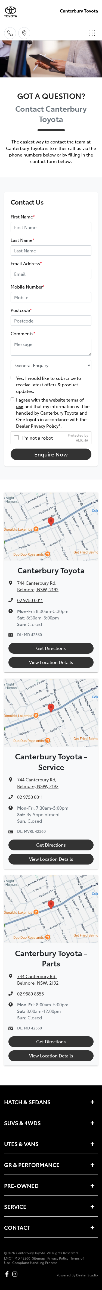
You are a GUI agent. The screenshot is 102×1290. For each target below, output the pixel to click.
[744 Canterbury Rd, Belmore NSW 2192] (24, 33)
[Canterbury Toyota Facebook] (8, 1274)
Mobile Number (28, 287)
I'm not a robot (37, 438)
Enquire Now (51, 454)
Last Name (22, 240)
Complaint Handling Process (34, 1262)
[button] (92, 33)
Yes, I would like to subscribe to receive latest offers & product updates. (48, 384)
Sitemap (38, 1258)
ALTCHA (82, 440)
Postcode (21, 310)
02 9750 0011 (30, 600)
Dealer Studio (87, 1275)
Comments (23, 333)
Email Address (26, 263)
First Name (23, 217)
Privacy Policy (57, 1258)
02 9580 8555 (30, 994)
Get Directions (51, 648)
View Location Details (51, 662)
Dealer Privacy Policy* (38, 426)
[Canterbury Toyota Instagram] (16, 1274)
